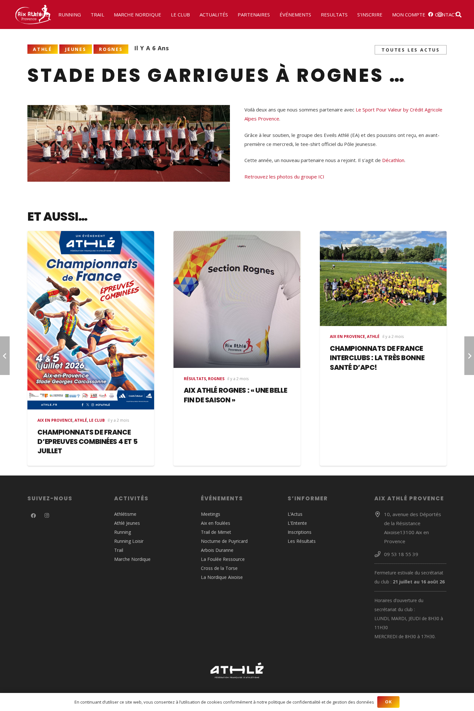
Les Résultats (302, 541)
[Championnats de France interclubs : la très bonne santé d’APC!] (383, 278)
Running (122, 532)
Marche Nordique (132, 559)
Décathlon (393, 160)
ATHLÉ (80, 420)
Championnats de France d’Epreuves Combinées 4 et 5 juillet (87, 442)
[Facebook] (33, 516)
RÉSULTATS (195, 378)
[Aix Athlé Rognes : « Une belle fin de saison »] (236, 299)
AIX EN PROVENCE (55, 420)
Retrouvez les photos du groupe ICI (284, 176)
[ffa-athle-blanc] (237, 670)
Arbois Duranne (217, 550)
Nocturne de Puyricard (224, 541)
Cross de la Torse (219, 568)
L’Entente (297, 523)
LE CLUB (97, 420)
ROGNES (216, 378)
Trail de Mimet (216, 532)
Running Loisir (128, 541)
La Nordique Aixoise (222, 577)
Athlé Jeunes (127, 523)
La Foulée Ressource (223, 559)
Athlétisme (125, 514)
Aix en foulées (215, 523)
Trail (118, 550)
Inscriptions (299, 532)
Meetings (210, 514)
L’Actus (295, 514)
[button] (51, 14)
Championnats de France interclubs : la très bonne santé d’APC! (377, 358)
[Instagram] (47, 516)
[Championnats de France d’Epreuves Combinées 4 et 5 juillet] (90, 320)
